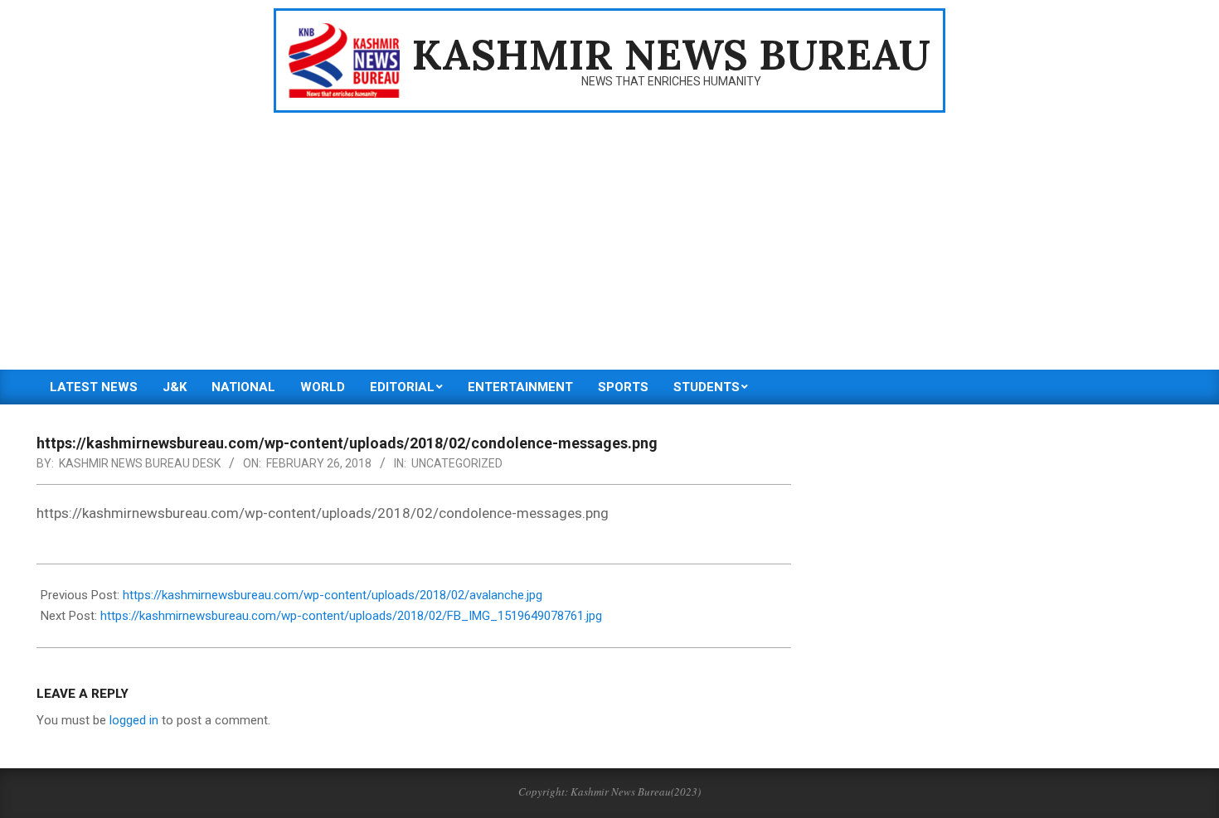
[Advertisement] (609, 245)
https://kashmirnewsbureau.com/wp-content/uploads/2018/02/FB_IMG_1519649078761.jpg (351, 615)
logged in (133, 720)
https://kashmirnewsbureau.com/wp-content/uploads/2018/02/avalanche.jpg (332, 595)
